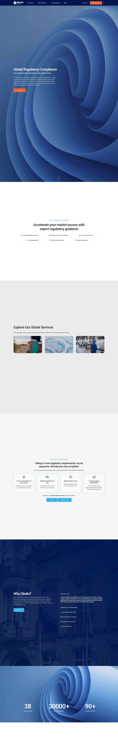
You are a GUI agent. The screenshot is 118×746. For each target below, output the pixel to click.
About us (85, 3)
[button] (20, 90)
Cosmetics (30, 3)
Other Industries (56, 3)
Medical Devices (42, 3)
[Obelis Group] (18, 2)
